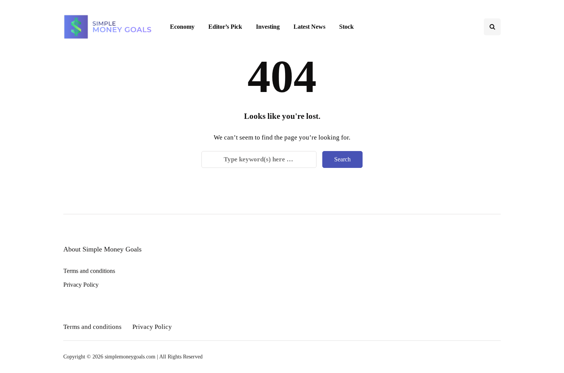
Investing (268, 26)
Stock (346, 26)
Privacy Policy (81, 284)
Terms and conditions (89, 271)
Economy (182, 26)
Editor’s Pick (225, 26)
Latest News (309, 26)
